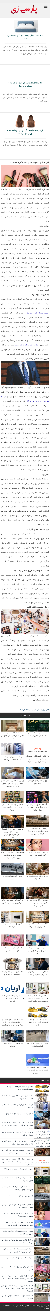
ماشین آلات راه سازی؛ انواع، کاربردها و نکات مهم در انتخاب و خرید (37, 1022)
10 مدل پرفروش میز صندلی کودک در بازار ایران (12, 949)
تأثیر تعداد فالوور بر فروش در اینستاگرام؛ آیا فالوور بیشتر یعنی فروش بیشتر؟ (38, 807)
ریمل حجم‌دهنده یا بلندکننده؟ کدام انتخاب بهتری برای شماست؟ (37, 855)
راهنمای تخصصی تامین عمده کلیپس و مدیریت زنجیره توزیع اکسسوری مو (37, 1070)
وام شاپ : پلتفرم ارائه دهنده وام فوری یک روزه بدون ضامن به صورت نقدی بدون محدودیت (37, 759)
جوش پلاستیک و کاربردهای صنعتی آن (37, 782)
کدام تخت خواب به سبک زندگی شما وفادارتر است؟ (25, 37)
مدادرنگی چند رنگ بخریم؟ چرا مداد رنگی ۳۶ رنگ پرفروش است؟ (12, 807)
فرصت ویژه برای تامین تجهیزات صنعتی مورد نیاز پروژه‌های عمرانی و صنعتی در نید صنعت (12, 855)
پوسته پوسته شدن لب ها (38, 313)
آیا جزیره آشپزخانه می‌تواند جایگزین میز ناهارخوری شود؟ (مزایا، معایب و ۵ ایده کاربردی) (37, 998)
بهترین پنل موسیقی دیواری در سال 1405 (12, 925)
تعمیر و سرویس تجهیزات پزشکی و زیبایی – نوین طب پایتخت (37, 950)
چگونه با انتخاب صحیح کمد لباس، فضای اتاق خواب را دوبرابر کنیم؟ (12, 736)
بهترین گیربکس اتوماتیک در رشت (12, 877)
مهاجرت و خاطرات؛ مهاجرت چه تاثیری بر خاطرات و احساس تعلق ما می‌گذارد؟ (37, 903)
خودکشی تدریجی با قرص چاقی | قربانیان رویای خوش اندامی (12, 901)
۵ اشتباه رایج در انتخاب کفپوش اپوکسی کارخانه (37, 1045)
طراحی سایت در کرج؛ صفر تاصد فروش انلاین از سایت (37, 734)
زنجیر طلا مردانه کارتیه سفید (26, 345)
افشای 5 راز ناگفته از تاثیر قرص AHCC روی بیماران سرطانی (37, 925)
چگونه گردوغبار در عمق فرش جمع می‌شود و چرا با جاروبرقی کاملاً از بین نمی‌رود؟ (37, 831)
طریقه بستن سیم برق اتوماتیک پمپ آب (12, 1045)
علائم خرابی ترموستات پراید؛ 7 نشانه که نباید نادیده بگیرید (12, 973)
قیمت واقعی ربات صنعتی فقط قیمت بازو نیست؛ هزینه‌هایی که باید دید (12, 998)
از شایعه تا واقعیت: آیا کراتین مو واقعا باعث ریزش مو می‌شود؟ (25, 132)
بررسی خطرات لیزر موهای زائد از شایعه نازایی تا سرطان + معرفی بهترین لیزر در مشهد (12, 783)
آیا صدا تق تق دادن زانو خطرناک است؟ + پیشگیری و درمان (25, 84)
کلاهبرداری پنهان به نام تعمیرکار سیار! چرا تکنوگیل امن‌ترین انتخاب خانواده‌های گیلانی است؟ (12, 833)
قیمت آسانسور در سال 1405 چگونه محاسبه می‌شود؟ (12, 758)
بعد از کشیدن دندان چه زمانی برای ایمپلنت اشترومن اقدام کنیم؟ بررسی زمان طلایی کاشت (12, 1022)
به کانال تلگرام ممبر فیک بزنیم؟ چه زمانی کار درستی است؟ (37, 973)
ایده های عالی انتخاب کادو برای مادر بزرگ (37, 877)
